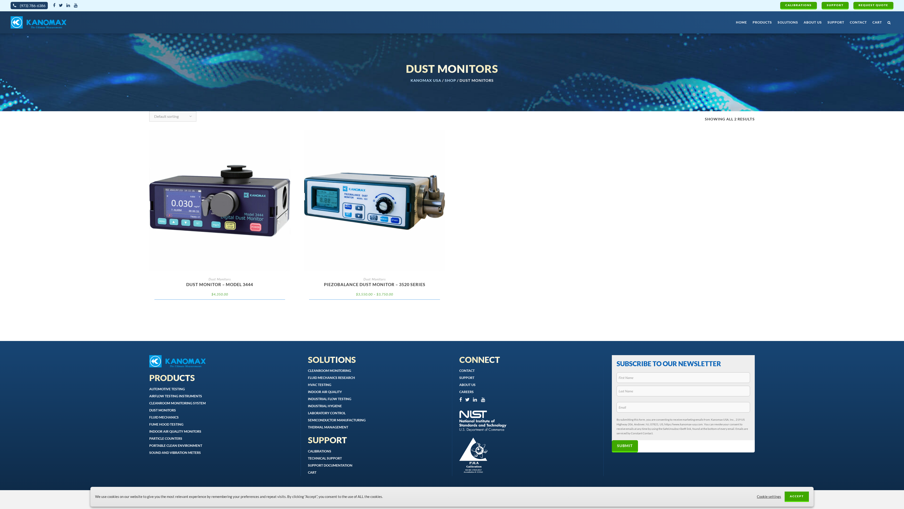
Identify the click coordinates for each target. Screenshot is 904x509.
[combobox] (172, 116)
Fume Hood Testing (166, 424)
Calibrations (798, 5)
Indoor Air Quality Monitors (175, 431)
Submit (625, 445)
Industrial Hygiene (325, 406)
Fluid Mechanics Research (331, 378)
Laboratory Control (327, 413)
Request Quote (873, 5)
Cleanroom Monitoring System (177, 403)
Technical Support (325, 458)
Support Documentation (330, 465)
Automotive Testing (167, 389)
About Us (467, 385)
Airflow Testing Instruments (175, 396)
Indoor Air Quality (325, 392)
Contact (467, 371)
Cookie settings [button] (769, 497)
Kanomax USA (426, 80)
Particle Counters (165, 438)
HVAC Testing (319, 385)
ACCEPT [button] (797, 496)
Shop (450, 80)
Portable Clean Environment (175, 445)
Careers (466, 392)
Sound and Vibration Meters (175, 453)
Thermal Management (328, 427)
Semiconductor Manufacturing (337, 420)
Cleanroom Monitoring (329, 371)
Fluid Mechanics (164, 417)
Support (835, 5)
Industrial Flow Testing (329, 399)
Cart (312, 472)
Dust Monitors (220, 279)
